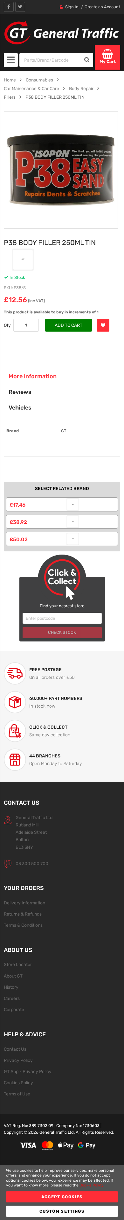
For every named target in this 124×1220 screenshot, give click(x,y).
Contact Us (15, 1049)
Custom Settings (62, 1211)
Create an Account (102, 6)
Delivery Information (24, 902)
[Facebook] (9, 7)
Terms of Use (17, 1093)
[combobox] (50, 60)
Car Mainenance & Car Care (31, 88)
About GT (13, 975)
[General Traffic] (62, 32)
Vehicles (20, 407)
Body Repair (81, 88)
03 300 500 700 (32, 863)
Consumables (39, 79)
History (11, 987)
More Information (33, 376)
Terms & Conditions (23, 925)
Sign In (72, 6)
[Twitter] (20, 7)
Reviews (20, 391)
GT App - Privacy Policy (28, 1071)
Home (10, 79)
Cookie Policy (91, 1185)
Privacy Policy (18, 1060)
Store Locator (18, 964)
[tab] (62, 376)
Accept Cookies (62, 1196)
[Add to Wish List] (103, 325)
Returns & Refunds (23, 914)
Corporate (14, 1009)
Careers (12, 998)
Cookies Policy (18, 1082)
